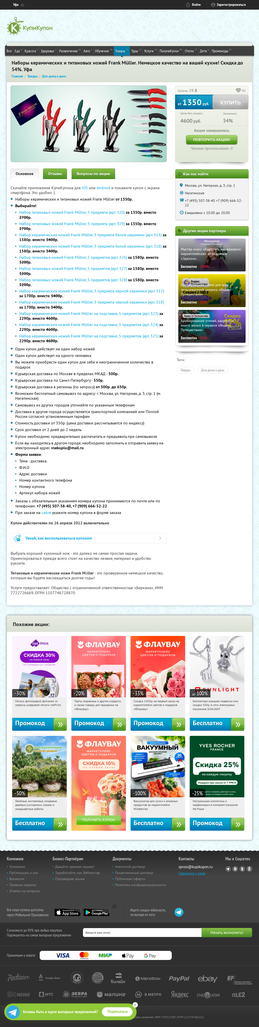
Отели (191, 50)
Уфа (15, 5)
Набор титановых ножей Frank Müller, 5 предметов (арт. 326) (73, 257)
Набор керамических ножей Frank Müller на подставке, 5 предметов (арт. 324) (88, 324)
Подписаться (117, 1011)
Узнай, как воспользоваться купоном (59, 538)
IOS (85, 187)
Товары (121, 50)
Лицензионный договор (134, 872)
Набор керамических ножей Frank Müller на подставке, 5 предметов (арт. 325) (88, 335)
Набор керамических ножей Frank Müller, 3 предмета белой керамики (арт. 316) (90, 246)
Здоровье (48, 50)
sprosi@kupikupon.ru (196, 866)
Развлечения (70, 50)
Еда (18, 50)
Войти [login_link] (196, 5)
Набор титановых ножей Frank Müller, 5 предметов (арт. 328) (73, 279)
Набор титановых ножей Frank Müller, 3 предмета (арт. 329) (72, 223)
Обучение (103, 50)
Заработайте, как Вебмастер (77, 872)
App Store (67, 912)
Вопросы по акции (93, 173)
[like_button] (238, 90)
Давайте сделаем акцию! (74, 866)
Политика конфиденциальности (140, 885)
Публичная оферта (130, 878)
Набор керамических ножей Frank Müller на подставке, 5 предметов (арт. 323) (88, 313)
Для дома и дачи (212, 370)
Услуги (150, 50)
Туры (136, 50)
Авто (87, 50)
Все (9, 50)
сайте (46, 512)
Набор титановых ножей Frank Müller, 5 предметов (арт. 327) (73, 268)
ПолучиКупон (171, 50)
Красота (31, 50)
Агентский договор (130, 866)
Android (104, 187)
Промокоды (222, 50)
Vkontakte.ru (235, 869)
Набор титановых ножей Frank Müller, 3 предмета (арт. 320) (72, 212)
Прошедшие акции (70, 878)
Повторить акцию (211, 139)
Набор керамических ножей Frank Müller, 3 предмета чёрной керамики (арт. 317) (91, 290)
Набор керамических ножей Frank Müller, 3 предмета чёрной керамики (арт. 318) (91, 302)
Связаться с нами (192, 873)
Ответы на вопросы (24, 891)
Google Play (96, 912)
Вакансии (16, 878)
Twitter (242, 869)
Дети (204, 50)
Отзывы (55, 173)
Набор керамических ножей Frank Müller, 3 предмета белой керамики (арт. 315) (90, 234)
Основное (24, 173)
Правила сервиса (22, 885)
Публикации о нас (23, 872)
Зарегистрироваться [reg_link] (231, 5)
